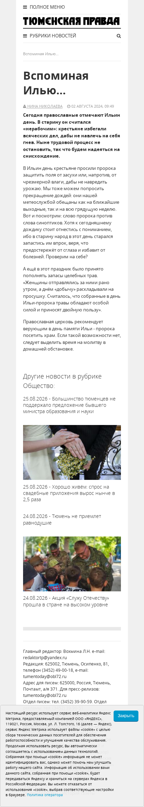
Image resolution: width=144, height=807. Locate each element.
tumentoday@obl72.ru (44, 676)
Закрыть (126, 715)
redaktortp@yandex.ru (45, 658)
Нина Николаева (44, 106)
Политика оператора (45, 794)
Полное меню (47, 7)
